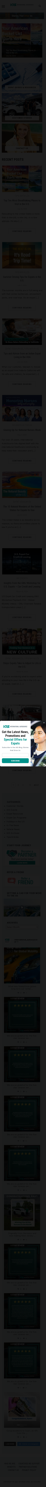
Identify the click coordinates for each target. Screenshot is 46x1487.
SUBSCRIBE (15, 761)
